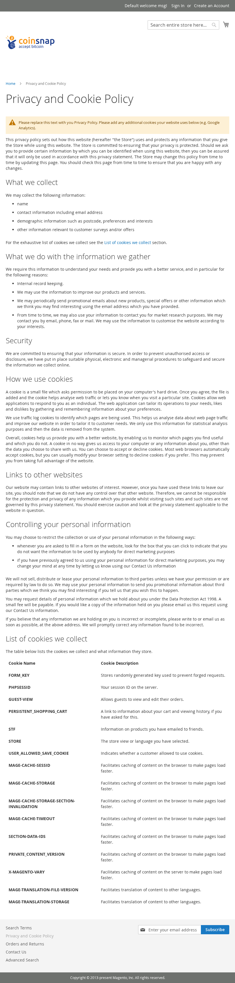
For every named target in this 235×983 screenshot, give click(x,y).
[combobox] (183, 25)
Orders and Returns (25, 944)
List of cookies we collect (127, 242)
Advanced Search (22, 960)
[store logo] (30, 42)
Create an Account (211, 5)
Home (11, 83)
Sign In (178, 5)
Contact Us (16, 952)
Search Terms (19, 928)
